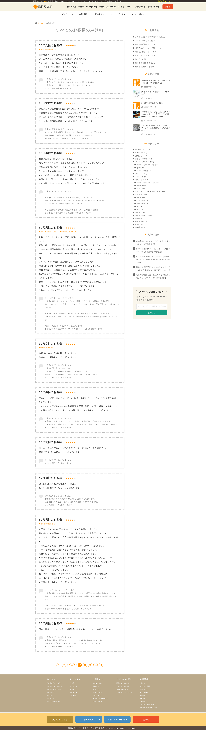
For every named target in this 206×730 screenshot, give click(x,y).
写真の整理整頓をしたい (48, 49)
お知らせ (138, 156)
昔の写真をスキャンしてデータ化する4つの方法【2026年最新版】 (153, 242)
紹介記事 (49, 695)
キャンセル (96, 695)
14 (101, 665)
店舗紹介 (142, 695)
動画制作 (138, 218)
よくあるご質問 (145, 686)
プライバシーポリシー (147, 704)
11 (85, 665)
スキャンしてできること (54, 686)
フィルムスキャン (142, 162)
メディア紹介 (140, 177)
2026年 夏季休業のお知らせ (153, 103)
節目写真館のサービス (54, 683)
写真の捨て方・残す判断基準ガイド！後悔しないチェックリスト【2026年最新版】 (153, 276)
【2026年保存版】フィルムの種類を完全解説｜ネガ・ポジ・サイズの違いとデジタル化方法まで (153, 259)
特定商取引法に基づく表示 (148, 708)
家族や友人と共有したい (69, 232)
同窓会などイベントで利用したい (148, 48)
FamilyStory (91, 6)
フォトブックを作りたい (145, 41)
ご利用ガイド (140, 6)
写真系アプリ (140, 212)
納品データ (73, 692)
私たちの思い (51, 692)
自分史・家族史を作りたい (145, 63)
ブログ (116, 14)
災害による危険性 (122, 689)
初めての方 (71, 6)
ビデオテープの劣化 (122, 686)
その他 (139, 168)
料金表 (81, 6)
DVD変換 (73, 695)
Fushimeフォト (141, 150)
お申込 (167, 6)
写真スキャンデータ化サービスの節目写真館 (86, 728)
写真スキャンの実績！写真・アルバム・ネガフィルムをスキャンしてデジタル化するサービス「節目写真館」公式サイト (78, 1)
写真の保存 (141, 200)
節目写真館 (139, 221)
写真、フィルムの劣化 (123, 683)
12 (90, 665)
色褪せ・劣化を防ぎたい (48, 524)
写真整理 (138, 194)
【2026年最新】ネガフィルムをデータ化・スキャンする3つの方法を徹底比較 (153, 250)
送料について (97, 689)
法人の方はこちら (164, 1)
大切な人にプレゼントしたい (147, 52)
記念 (138, 209)
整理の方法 (141, 203)
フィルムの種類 (142, 171)
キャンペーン (126, 6)
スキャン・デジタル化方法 (146, 165)
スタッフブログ (141, 159)
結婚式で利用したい (47, 348)
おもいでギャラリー (53, 701)
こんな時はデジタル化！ (124, 692)
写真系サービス (141, 215)
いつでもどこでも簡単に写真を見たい (150, 37)
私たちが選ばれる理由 (54, 689)
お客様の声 (50, 698)
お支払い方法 (97, 692)
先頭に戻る (200, 724)
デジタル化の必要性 (123, 679)
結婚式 (138, 224)
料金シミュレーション (108, 6)
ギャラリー (66, 14)
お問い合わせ (153, 6)
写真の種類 (141, 189)
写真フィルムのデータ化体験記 (147, 191)
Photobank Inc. (130, 728)
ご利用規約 (143, 701)
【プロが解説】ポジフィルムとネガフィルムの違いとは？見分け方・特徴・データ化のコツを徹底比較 (155, 114)
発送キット (73, 689)
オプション (73, 686)
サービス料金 (75, 679)
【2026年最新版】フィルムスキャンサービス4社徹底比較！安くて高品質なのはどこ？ (155, 127)
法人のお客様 (144, 692)
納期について (97, 686)
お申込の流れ (97, 683)
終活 (138, 206)
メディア (137, 14)
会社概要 (83, 14)
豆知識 (138, 227)
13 (95, 665)
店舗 (98, 14)
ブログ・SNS (140, 174)
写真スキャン (140, 180)
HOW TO (139, 153)
